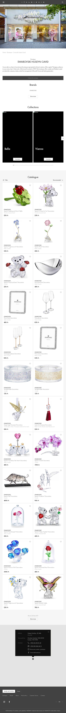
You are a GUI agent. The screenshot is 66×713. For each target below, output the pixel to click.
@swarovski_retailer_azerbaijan (37, 649)
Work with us (24, 695)
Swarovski (33, 90)
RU (62, 702)
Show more (33, 96)
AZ (56, 702)
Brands (11, 695)
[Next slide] (63, 138)
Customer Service (34, 695)
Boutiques (9, 52)
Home (4, 52)
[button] (33, 659)
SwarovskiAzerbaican (35, 652)
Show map (30, 635)
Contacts (43, 695)
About (17, 695)
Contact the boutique (33, 78)
